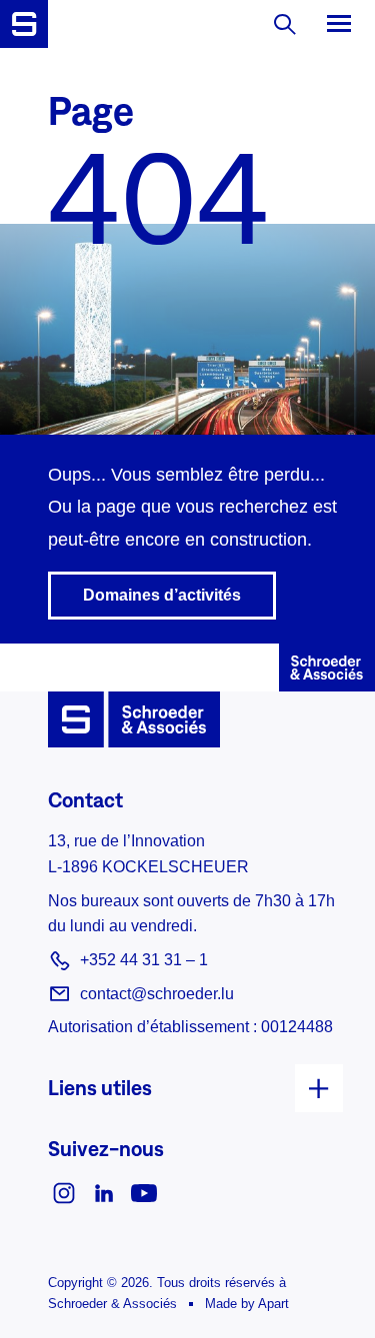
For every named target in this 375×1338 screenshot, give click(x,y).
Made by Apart (247, 1303)
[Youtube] (144, 1191)
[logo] (24, 24)
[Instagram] (64, 1191)
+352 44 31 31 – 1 (144, 959)
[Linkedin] (104, 1191)
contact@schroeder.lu (157, 993)
